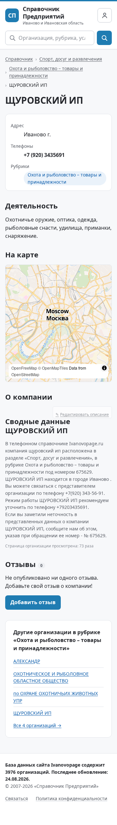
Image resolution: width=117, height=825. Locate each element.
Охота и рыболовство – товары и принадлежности (46, 72)
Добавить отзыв (33, 602)
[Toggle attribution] (104, 368)
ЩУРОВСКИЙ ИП (32, 713)
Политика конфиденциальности (71, 798)
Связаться (16, 798)
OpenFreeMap (24, 368)
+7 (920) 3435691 (44, 155)
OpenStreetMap (25, 374)
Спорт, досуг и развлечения (70, 59)
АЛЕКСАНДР (26, 661)
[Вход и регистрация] (105, 15)
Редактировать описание (82, 414)
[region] (58, 323)
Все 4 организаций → (37, 725)
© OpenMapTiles (53, 368)
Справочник (19, 59)
